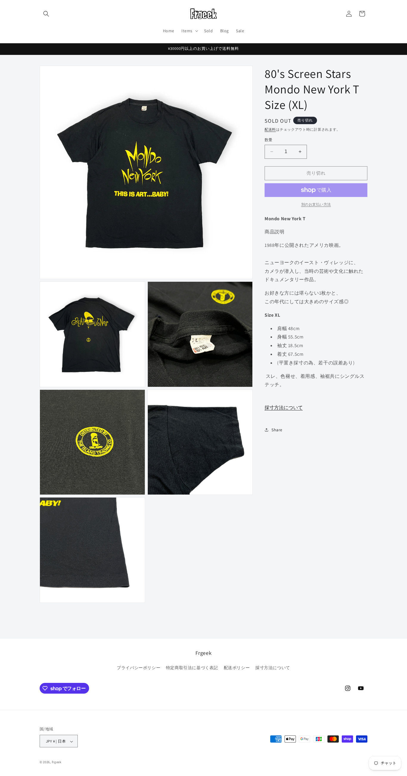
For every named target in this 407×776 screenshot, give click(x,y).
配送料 (270, 129)
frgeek (56, 762)
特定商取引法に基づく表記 (192, 667)
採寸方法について (284, 407)
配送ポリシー (237, 667)
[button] (46, 13)
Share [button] (276, 429)
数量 (269, 139)
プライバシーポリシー (138, 667)
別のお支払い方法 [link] (316, 204)
